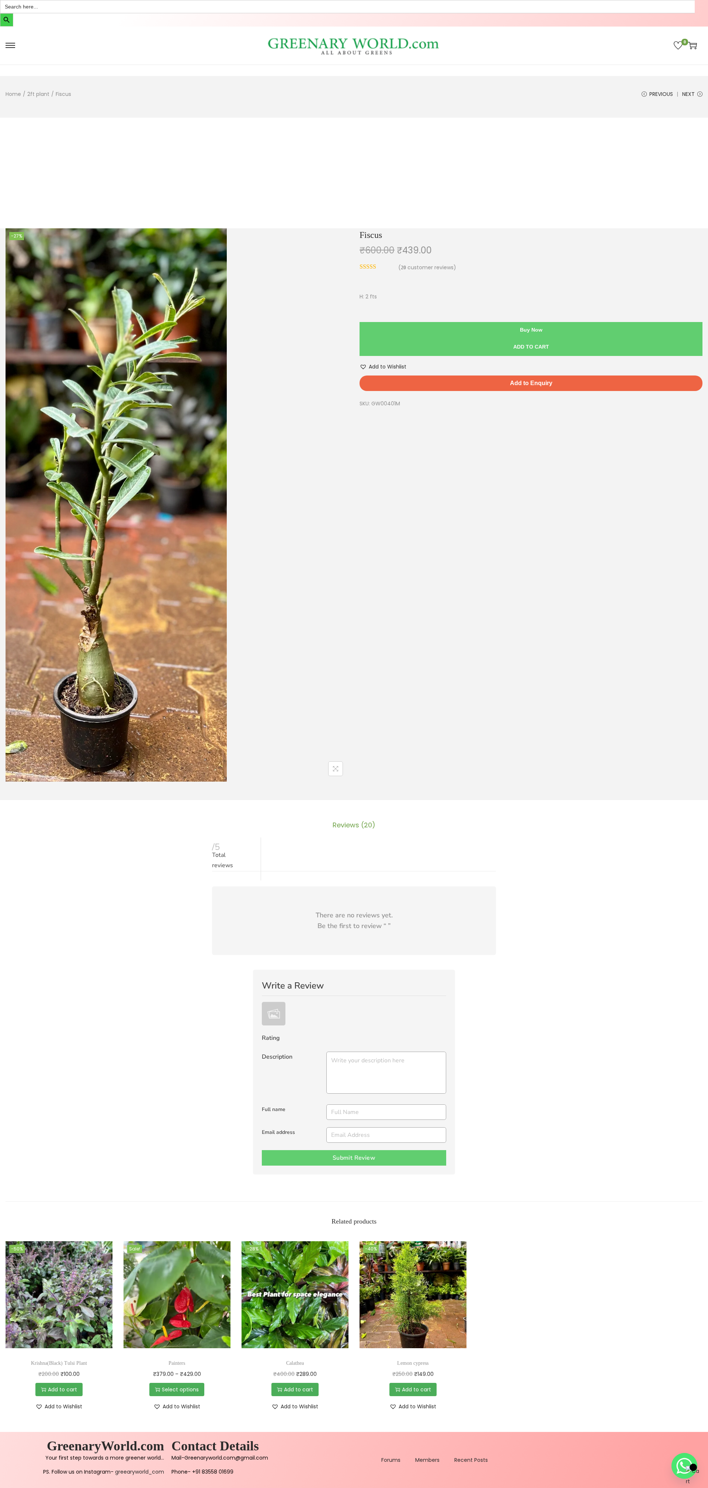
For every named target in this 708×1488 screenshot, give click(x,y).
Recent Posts (471, 1460)
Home (13, 94)
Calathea (295, 1363)
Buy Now (531, 330)
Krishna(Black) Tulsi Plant (59, 1363)
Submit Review (354, 1158)
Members (427, 1460)
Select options (180, 1389)
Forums (390, 1460)
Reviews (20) (354, 825)
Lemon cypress (412, 1363)
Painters (177, 1363)
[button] (383, 366)
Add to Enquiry (531, 383)
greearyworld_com (139, 1471)
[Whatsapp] (684, 1466)
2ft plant (38, 94)
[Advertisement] (354, 173)
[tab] (354, 825)
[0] (678, 45)
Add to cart (531, 347)
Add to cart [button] (62, 1389)
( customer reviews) (427, 267)
